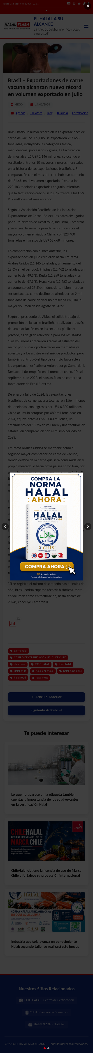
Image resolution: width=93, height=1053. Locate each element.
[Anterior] (5, 526)
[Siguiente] (87, 526)
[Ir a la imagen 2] (48, 1048)
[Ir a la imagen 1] (45, 1048)
